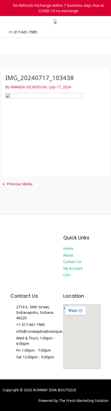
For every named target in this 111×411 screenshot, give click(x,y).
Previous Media (17, 184)
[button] (55, 45)
